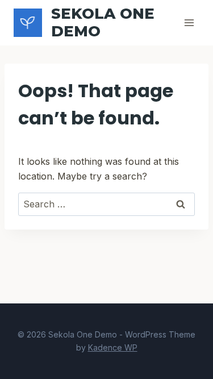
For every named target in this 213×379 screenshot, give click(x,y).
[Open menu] (188, 22)
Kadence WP (112, 347)
